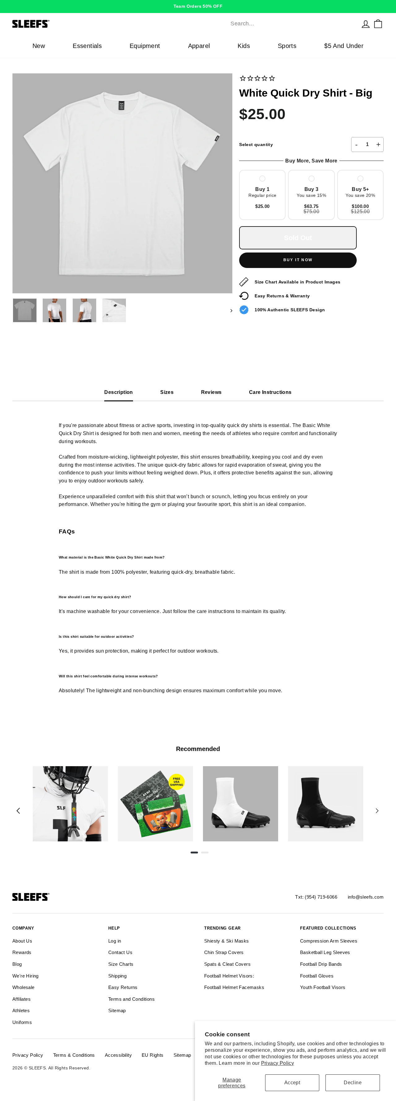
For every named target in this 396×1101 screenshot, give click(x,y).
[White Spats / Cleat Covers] (240, 803)
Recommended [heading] (198, 748)
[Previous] (18, 811)
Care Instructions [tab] (270, 392)
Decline (353, 1082)
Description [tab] (118, 392)
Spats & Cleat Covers (227, 964)
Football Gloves (317, 975)
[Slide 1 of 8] (70, 803)
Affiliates (21, 999)
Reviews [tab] (211, 392)
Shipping (117, 975)
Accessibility (118, 1055)
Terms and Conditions (131, 999)
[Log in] (365, 24)
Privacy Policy (277, 1063)
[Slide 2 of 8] (155, 803)
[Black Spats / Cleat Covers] (325, 803)
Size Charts (120, 964)
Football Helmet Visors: (229, 975)
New (38, 45)
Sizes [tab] (167, 392)
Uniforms (22, 1022)
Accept (292, 1082)
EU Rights (153, 1055)
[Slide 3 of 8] (240, 803)
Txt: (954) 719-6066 (316, 897)
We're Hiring (25, 975)
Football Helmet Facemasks (234, 987)
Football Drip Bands (321, 964)
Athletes (21, 1010)
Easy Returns (123, 987)
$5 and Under (344, 45)
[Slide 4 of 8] (325, 803)
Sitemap (117, 1010)
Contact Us (120, 952)
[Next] (377, 811)
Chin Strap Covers (224, 952)
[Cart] (378, 24)
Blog (17, 964)
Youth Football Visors (322, 987)
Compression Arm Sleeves (328, 940)
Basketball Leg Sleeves (325, 952)
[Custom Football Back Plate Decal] (155, 803)
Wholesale (23, 987)
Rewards (22, 952)
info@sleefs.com (366, 897)
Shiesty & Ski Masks (226, 940)
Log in (114, 940)
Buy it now (298, 260)
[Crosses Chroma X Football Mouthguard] (70, 803)
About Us (22, 940)
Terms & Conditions (74, 1055)
